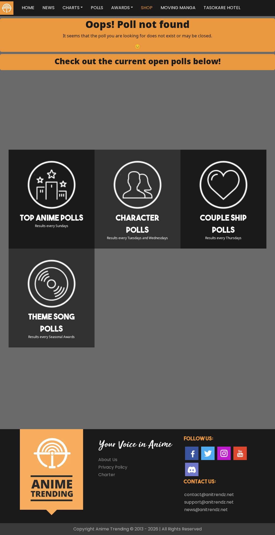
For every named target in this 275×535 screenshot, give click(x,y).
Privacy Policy (112, 467)
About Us (107, 460)
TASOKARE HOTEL (222, 8)
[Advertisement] (137, 110)
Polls (97, 8)
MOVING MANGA (178, 8)
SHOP (147, 8)
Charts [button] (71, 8)
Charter (106, 475)
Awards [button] (120, 8)
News (48, 8)
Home (28, 8)
